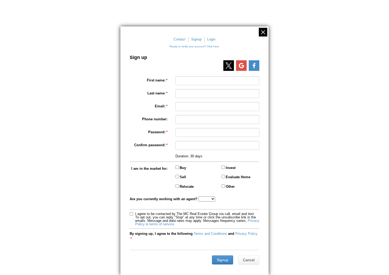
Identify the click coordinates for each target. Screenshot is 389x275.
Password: (156, 132)
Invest (231, 168)
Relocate (187, 187)
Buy (183, 168)
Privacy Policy (246, 234)
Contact (180, 39)
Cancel (249, 260)
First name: (156, 80)
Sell (183, 177)
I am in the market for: (149, 169)
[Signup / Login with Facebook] (254, 65)
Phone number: (155, 119)
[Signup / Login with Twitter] (228, 65)
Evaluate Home (238, 177)
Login (211, 39)
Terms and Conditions (210, 234)
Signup (196, 39)
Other (230, 187)
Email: (160, 106)
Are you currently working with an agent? (163, 199)
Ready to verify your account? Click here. (195, 46)
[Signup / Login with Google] (241, 65)
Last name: (156, 93)
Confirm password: (149, 145)
